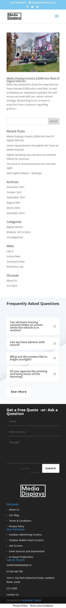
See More (19, 391)
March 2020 (13, 207)
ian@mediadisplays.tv (19, 565)
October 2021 (14, 192)
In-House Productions (21, 556)
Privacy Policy (16, 526)
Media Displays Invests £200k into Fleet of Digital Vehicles (33, 80)
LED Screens (16, 545)
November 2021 (16, 187)
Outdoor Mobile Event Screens (26, 540)
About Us (12, 280)
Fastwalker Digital (31, 600)
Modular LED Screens (19, 232)
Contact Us (13, 594)
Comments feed (16, 261)
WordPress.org (15, 266)
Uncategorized (15, 237)
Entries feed (13, 256)
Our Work (12, 285)
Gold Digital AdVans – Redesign (24, 173)
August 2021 (14, 202)
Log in (10, 251)
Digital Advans (15, 227)
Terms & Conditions (20, 520)
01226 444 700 (15, 571)
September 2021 (16, 197)
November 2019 (16, 213)
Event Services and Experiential (27, 551)
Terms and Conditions (41, 605)
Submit (51, 468)
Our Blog (14, 515)
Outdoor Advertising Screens (25, 534)
